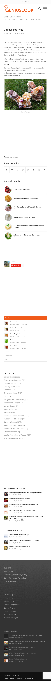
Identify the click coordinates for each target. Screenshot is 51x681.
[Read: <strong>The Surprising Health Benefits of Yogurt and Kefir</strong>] (6, 494)
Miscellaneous (9, 412)
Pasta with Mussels (16, 328)
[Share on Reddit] (39, 170)
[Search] (38, 8)
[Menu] (44, 8)
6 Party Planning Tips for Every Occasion (22, 653)
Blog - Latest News (12, 16)
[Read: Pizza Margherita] (7, 335)
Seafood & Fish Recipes (13, 428)
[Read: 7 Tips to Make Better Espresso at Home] (6, 648)
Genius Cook (9, 601)
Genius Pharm (9, 608)
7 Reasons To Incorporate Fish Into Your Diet (23, 504)
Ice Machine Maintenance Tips (19, 535)
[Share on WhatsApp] (17, 170)
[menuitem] (22, 1)
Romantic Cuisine (15, 322)
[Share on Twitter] (12, 170)
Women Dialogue (11, 617)
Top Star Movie (10, 614)
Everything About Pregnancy (15, 574)
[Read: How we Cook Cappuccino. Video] (6, 548)
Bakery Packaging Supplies (18, 659)
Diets (6, 396)
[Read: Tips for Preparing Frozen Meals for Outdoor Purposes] (6, 642)
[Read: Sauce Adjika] (7, 347)
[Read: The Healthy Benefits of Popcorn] (6, 500)
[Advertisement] (25, 137)
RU (26, 2)
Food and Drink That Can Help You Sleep (22, 510)
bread (10, 157)
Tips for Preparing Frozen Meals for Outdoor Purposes (27, 641)
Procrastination (10, 581)
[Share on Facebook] (6, 170)
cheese (15, 157)
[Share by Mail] (44, 170)
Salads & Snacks (10, 422)
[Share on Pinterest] (23, 170)
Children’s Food (10, 383)
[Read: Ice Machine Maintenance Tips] (6, 536)
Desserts (8, 389)
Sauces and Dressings (13, 425)
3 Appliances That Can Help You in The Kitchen (24, 541)
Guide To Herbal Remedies (15, 578)
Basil (11, 340)
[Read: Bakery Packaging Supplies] (6, 660)
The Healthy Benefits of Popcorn (19, 498)
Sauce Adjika (14, 346)
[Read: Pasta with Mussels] (7, 329)
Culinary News (19, 33)
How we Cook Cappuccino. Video (19, 546)
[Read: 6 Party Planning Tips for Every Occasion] (6, 654)
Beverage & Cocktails (12, 380)
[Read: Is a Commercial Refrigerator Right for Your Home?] (6, 636)
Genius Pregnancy (11, 604)
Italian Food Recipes (12, 402)
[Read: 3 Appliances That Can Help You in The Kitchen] (6, 542)
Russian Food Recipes (13, 419)
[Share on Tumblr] (33, 170)
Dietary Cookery (10, 393)
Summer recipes (10, 431)
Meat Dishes (9, 409)
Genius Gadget (10, 611)
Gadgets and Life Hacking (14, 399)
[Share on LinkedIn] (28, 170)
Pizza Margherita (15, 334)
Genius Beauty (10, 598)
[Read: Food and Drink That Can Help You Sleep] (6, 512)
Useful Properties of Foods (15, 435)
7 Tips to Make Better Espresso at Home (22, 647)
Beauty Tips (9, 571)
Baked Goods (9, 377)
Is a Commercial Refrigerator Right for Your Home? (26, 635)
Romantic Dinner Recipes (14, 415)
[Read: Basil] (7, 341)
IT (30, 2)
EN (22, 2)
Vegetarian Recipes (12, 438)
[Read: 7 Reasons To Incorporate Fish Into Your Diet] (6, 506)
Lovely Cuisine (9, 406)
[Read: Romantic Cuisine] (7, 323)
